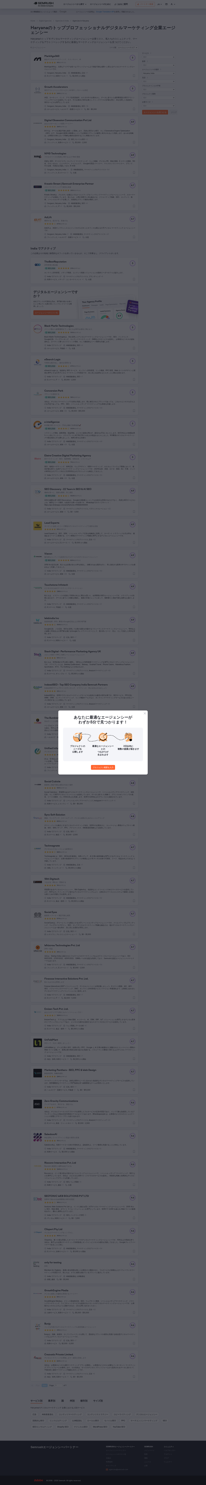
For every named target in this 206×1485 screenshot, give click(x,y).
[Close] (145, 713)
